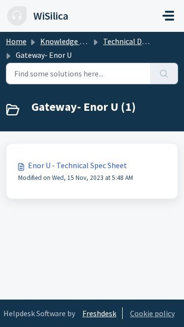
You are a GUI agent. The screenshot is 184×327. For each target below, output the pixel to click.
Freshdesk (99, 313)
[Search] (164, 73)
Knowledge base (67, 41)
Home (16, 41)
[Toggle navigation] (168, 16)
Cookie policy (152, 313)
